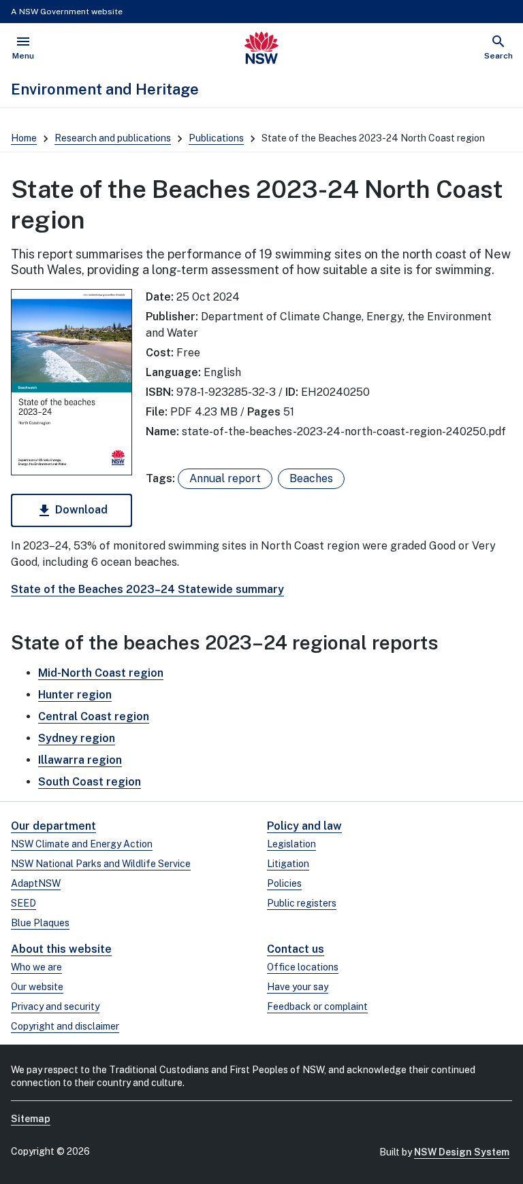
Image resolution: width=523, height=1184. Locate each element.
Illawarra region (80, 760)
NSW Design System (461, 1152)
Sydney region (76, 738)
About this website (61, 949)
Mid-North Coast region (100, 672)
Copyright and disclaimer (65, 1026)
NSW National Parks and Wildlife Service (101, 863)
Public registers (301, 903)
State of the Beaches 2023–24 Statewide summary (147, 589)
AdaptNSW (36, 883)
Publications (216, 138)
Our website (37, 986)
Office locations (302, 967)
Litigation (288, 863)
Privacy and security (55, 1006)
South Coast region (89, 781)
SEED (23, 903)
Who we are (36, 967)
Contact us (295, 949)
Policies (284, 883)
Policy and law (304, 825)
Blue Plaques (40, 922)
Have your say (297, 986)
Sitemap (30, 1118)
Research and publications (112, 138)
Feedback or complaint (317, 1006)
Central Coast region (93, 716)
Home (24, 138)
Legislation (291, 844)
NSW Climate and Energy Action (82, 844)
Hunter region (75, 694)
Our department (53, 825)
